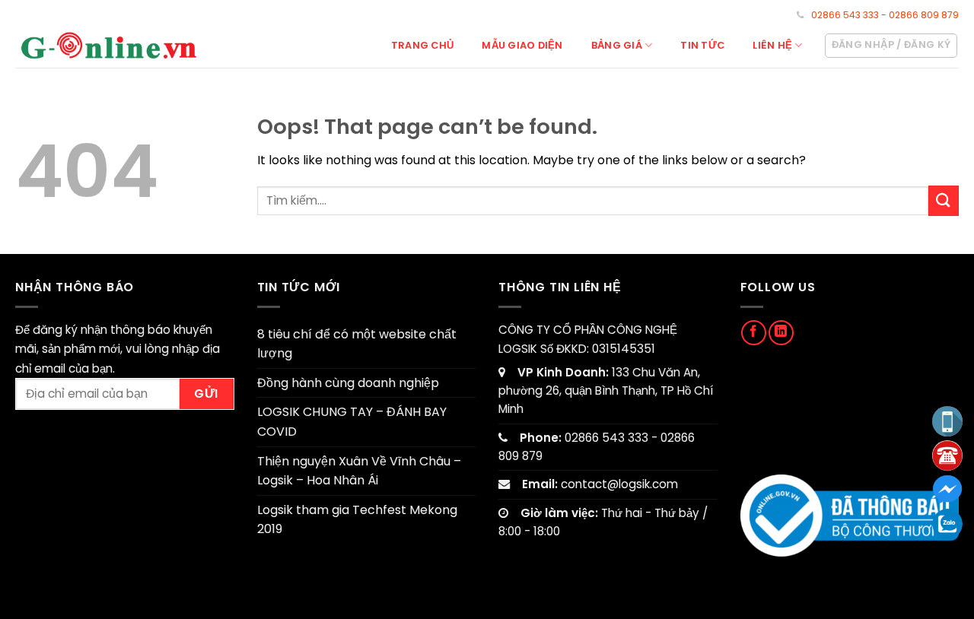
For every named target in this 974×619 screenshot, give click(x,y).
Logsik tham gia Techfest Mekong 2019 (357, 519)
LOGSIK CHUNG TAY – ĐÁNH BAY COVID (352, 421)
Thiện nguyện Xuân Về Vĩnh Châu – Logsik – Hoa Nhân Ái (359, 471)
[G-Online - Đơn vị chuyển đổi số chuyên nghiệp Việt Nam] (109, 45)
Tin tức (702, 45)
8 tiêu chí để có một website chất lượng (357, 344)
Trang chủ (422, 45)
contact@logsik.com (619, 484)
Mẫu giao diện (522, 45)
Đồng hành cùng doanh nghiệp (348, 383)
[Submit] (943, 200)
